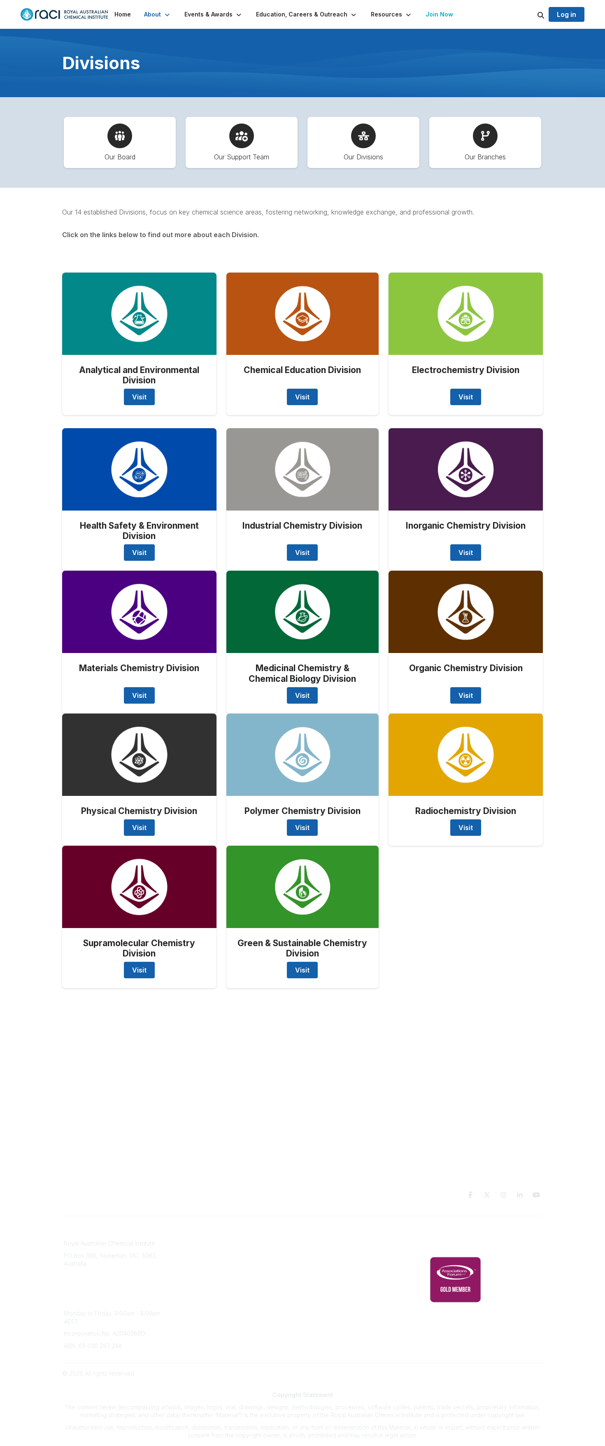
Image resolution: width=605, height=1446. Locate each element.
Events (195, 1269)
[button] (157, 14)
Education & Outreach (336, 1232)
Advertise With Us (331, 1269)
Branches (198, 1245)
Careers (196, 1293)
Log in (566, 14)
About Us (198, 1232)
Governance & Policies (460, 1232)
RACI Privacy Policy (455, 1245)
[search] (530, 14)
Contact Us (322, 1293)
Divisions (197, 1257)
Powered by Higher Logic (508, 1373)
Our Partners (324, 1257)
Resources (322, 1245)
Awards (195, 1281)
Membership (324, 1281)
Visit (139, 397)
